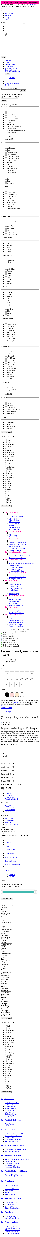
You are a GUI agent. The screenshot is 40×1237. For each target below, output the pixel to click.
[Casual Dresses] (9, 913)
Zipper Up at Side (13, 234)
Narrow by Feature (10, 105)
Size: (2, 669)
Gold (8, 492)
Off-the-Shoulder (12, 362)
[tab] (22, 520)
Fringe (9, 275)
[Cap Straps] (6, 1011)
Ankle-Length (11, 324)
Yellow (9, 440)
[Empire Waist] (6, 994)
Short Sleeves (11, 411)
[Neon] (3, 950)
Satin (8, 307)
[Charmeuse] (4, 965)
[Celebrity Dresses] (7, 930)
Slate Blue (10, 456)
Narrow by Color (9, 436)
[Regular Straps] (6, 1012)
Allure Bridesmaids (15, 546)
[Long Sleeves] (7, 1005)
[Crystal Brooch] (5, 961)
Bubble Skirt (11, 192)
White (9, 502)
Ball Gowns (11, 148)
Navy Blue (10, 461)
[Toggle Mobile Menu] (1, 837)
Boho (9, 150)
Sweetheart (10, 377)
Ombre (9, 249)
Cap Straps (10, 422)
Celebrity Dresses (12, 194)
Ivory (9, 487)
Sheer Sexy (10, 171)
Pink (8, 471)
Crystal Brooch (12, 267)
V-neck (9, 379)
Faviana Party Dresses (16, 611)
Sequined (10, 309)
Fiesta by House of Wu (16, 620)
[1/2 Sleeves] (7, 1002)
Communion (11, 120)
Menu (3, 57)
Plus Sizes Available (13, 209)
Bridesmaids (11, 114)
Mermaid (10, 392)
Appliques (10, 261)
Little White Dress (13, 158)
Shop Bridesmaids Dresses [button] (10, 1130)
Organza (10, 305)
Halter (9, 354)
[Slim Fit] (6, 998)
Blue (8, 459)
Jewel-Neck (11, 358)
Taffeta (9, 313)
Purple (9, 463)
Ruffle (9, 279)
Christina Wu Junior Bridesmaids (19, 556)
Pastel (9, 251)
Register (7, 17)
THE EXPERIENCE (12, 857)
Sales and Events (10, 861)
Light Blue (10, 454)
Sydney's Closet (14, 601)
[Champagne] (17, 694)
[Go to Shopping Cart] (1, 8)
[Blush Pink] (12, 694)
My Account (9, 13)
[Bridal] (9, 910)
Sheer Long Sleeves (13, 409)
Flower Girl (11, 124)
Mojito (9, 442)
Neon (9, 247)
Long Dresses (11, 160)
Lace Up (10, 226)
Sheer (9, 230)
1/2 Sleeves (10, 403)
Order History (9, 820)
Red (8, 481)
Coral (9, 485)
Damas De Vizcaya (15, 618)
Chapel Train (11, 328)
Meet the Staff (9, 808)
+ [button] (6, 514)
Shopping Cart (9, 15)
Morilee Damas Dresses (16, 613)
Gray (8, 498)
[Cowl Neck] (6, 983)
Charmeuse (10, 292)
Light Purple (11, 467)
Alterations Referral (11, 799)
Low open (10, 228)
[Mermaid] (6, 996)
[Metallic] (3, 948)
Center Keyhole (12, 196)
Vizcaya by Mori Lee (16, 626)
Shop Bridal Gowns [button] (7, 1099)
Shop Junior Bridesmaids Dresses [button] (12, 1145)
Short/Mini (10, 337)
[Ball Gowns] (6, 919)
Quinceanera (11, 135)
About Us (8, 806)
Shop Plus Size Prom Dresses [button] (11, 1198)
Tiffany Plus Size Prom (16, 605)
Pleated (9, 207)
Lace (8, 277)
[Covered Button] (6, 937)
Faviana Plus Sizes (15, 599)
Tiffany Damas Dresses (16, 622)
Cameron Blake (14, 565)
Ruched (9, 211)
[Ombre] (3, 952)
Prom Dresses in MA (16, 584)
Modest (9, 162)
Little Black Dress (13, 156)
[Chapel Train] (5, 977)
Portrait (9, 366)
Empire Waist (11, 390)
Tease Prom (13, 603)
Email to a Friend (6, 708)
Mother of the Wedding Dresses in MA (21, 563)
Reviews (8, 811)
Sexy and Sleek (12, 168)
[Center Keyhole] (7, 931)
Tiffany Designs (14, 594)
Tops (8, 179)
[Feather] (4, 968)
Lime (8, 448)
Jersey (9, 298)
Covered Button (12, 222)
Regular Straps (12, 424)
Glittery (9, 243)
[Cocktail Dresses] (9, 915)
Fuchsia (9, 475)
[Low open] (6, 942)
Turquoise (10, 452)
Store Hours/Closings (12, 824)
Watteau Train (11, 343)
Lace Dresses (11, 154)
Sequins (9, 283)
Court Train (10, 330)
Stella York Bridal (15, 527)
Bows (9, 265)
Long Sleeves (11, 407)
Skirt (8, 175)
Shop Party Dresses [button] (7, 1212)
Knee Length (11, 334)
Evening (9, 122)
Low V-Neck (11, 360)
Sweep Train (11, 339)
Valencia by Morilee (15, 624)
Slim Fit (9, 394)
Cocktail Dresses (12, 118)
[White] (22, 694)
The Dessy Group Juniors (17, 558)
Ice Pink (9, 469)
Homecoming (11, 128)
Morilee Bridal (13, 525)
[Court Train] (5, 979)
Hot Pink (10, 473)
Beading (9, 263)
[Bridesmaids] (9, 911)
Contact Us (8, 793)
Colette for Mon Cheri (16, 588)
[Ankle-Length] (5, 974)
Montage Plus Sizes (15, 579)
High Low (10, 200)
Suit (8, 177)
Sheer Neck (11, 372)
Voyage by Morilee (15, 529)
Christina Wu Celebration (17, 548)
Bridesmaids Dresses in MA (18, 543)
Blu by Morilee (14, 524)
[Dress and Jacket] (6, 922)
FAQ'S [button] (7, 871)
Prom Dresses (11, 133)
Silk (8, 311)
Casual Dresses (12, 116)
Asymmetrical (11, 326)
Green (9, 446)
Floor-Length (11, 332)
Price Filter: (8, 96)
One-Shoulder (11, 364)
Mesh (9, 303)
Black (9, 496)
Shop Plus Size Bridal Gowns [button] (11, 1120)
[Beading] (5, 957)
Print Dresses (11, 166)
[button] (8, 61)
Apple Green (11, 444)
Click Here (16, 702)
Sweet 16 (10, 139)
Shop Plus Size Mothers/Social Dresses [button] (14, 1171)
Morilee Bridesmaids (15, 550)
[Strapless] (6, 1016)
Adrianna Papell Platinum (17, 544)
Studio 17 (12, 592)
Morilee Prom (13, 590)
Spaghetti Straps (12, 426)
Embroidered (11, 269)
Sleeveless (10, 413)
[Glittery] (3, 946)
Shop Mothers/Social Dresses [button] (11, 1155)
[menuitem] (22, 13)
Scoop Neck (11, 370)
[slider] (35, 891)
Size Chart (4, 706)
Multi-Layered (11, 202)
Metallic (9, 245)
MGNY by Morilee (15, 569)
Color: (3, 690)
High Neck (10, 356)
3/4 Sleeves (10, 405)
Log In (7, 19)
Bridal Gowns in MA (16, 516)
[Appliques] (5, 956)
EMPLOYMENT (11, 850)
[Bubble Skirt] (7, 928)
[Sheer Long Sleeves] (7, 1007)
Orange (9, 483)
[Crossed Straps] (6, 939)
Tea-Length (10, 341)
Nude (9, 490)
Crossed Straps (12, 224)
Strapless (10, 374)
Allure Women (14, 535)
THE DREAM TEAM (12, 865)
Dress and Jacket (12, 152)
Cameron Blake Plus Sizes (17, 577)
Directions (8, 795)
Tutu (8, 181)
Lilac (8, 465)
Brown (9, 494)
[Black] (7, 694)
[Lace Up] (6, 941)
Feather (9, 271)
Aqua (9, 450)
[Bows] (5, 959)
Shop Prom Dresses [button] (7, 1181)
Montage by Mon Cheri (16, 571)
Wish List (8, 822)
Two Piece (10, 183)
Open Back (10, 204)
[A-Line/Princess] (6, 992)
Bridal (9, 112)
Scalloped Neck (12, 368)
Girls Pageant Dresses (14, 126)
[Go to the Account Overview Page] (1, 10)
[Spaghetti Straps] (6, 1014)
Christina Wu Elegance (16, 567)
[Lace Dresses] (6, 924)
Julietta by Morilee (15, 537)
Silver (9, 500)
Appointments (9, 797)
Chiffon (9, 294)
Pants (8, 164)
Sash (8, 281)
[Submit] (24, 23)
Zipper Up (10, 232)
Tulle (8, 315)
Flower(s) (10, 273)
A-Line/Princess (12, 388)
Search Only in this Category (12, 94)
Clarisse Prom (13, 586)
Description (8, 712)
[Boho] (6, 920)
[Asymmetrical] (5, 976)
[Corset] (7, 933)
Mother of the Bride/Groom (16, 131)
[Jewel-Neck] (6, 988)
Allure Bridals (13, 518)
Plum (8, 479)
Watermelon (11, 477)
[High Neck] (6, 987)
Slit (8, 213)
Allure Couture (14, 520)
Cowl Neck (10, 352)
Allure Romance (14, 522)
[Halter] (6, 985)
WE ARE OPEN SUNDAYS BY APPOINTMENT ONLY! (20, 2)
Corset (9, 198)
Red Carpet (10, 137)
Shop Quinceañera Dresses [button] (10, 1222)
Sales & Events (10, 810)
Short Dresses (11, 173)
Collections (8, 842)
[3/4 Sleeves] (7, 1003)
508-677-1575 (32, 4)
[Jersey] (4, 970)
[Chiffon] (4, 966)
